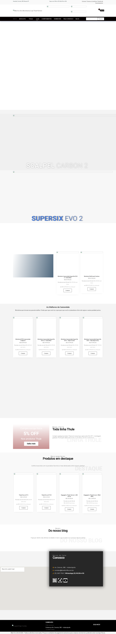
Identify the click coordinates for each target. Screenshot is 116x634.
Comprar (67, 290)
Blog (77, 19)
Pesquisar (101, 18)
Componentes (47, 19)
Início (15, 19)
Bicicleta (22, 19)
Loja (37, 19)
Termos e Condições (92, 1)
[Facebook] (60, 580)
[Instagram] (55, 580)
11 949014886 (50, 630)
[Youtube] (65, 580)
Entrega (84, 1)
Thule (31, 19)
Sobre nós (57, 19)
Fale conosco (68, 19)
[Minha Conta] (96, 10)
